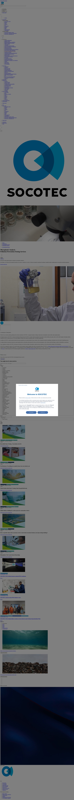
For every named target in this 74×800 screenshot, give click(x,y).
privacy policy (28, 397)
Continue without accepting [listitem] (22, 385)
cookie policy (42, 402)
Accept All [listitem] (43, 412)
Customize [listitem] (31, 412)
